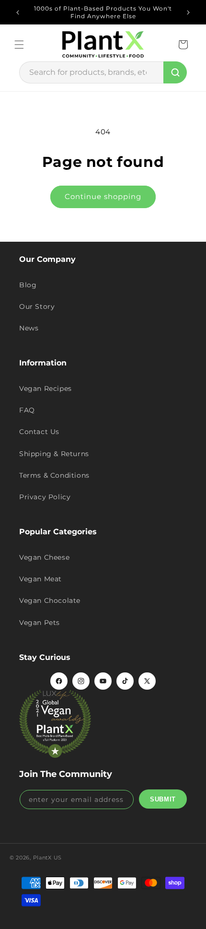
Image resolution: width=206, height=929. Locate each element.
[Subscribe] (163, 799)
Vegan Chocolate (49, 600)
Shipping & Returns (54, 453)
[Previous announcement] (17, 12)
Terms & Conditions (54, 475)
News (28, 328)
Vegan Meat (40, 579)
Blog (27, 285)
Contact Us (39, 431)
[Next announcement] (188, 12)
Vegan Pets (39, 622)
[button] (19, 44)
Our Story (37, 306)
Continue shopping (103, 196)
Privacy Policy (44, 497)
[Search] (175, 72)
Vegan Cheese (44, 557)
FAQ (27, 410)
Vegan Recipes (45, 388)
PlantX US (47, 857)
